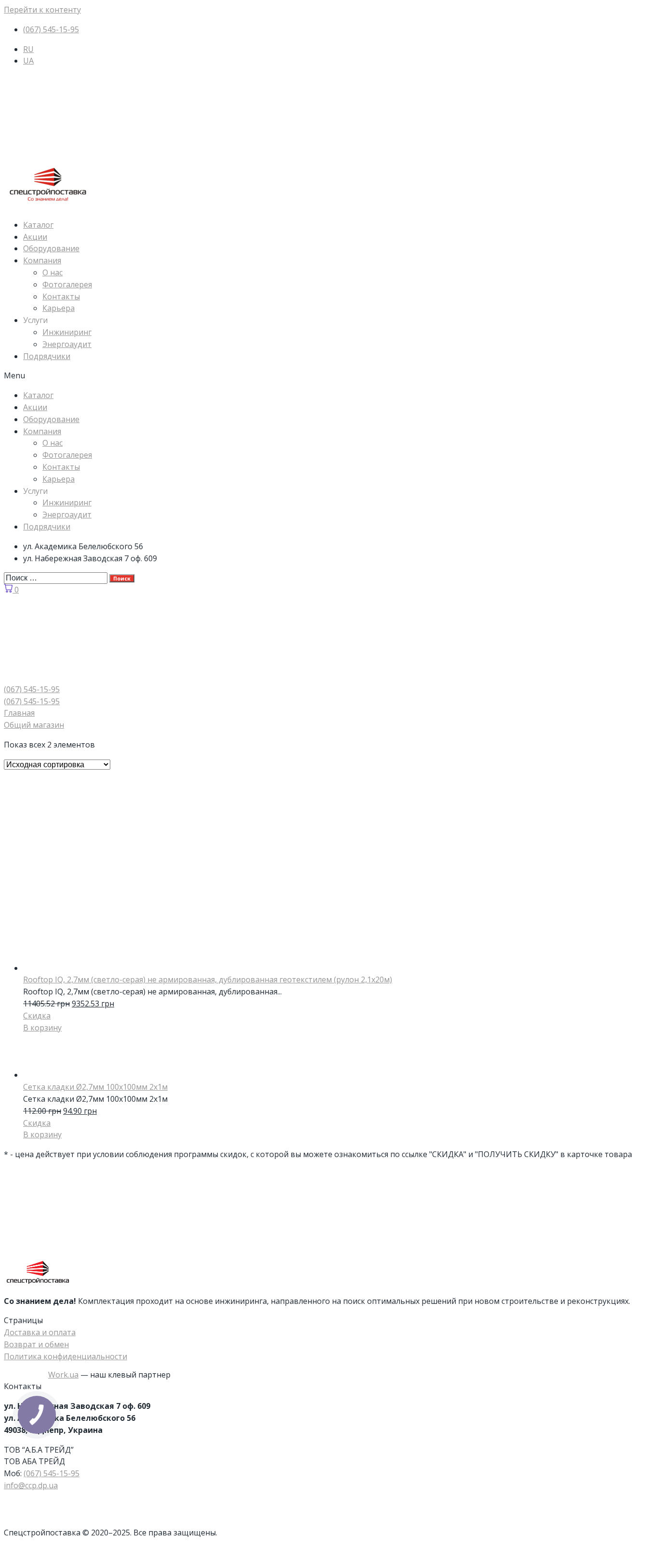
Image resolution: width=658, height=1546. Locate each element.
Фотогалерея (67, 284)
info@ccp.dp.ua (31, 1485)
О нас (52, 272)
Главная (19, 713)
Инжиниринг (67, 332)
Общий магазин (34, 725)
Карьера (58, 308)
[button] (329, 376)
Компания (42, 260)
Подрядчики (46, 356)
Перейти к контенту (42, 9)
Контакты (61, 296)
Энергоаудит (67, 344)
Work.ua (63, 1374)
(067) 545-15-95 (51, 1473)
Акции (35, 237)
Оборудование (51, 248)
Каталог (38, 224)
